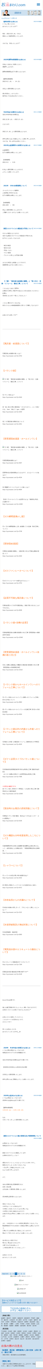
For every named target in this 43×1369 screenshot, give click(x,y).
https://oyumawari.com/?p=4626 (12, 744)
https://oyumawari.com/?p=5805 (12, 934)
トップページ (5, 18)
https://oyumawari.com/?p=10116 (13, 670)
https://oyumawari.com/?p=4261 (12, 424)
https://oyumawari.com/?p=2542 (12, 878)
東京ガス (5, 305)
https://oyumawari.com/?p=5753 (12, 583)
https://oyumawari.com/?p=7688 (12, 776)
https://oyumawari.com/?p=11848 (13, 504)
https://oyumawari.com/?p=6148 (12, 974)
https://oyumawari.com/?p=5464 (12, 853)
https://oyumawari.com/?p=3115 (12, 912)
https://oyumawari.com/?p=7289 (12, 964)
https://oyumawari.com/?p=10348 (13, 637)
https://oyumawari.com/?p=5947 (12, 463)
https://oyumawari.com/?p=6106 (12, 821)
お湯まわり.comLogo (13, 4)
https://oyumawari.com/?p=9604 (12, 489)
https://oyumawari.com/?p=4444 (12, 556)
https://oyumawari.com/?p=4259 (12, 412)
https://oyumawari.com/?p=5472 (12, 887)
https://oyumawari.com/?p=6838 (12, 610)
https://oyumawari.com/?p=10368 (13, 793)
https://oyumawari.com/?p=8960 (12, 702)
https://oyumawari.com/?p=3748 (12, 531)
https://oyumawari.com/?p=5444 (12, 397)
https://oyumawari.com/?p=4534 (12, 477)
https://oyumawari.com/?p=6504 (12, 714)
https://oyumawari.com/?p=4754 (12, 356)
